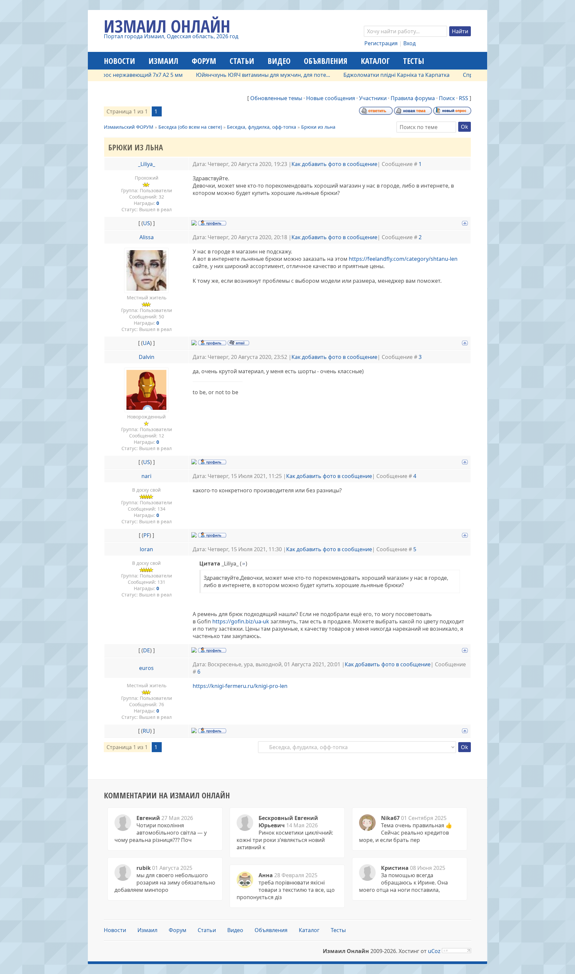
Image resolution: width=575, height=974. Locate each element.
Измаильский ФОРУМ (128, 127)
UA (146, 343)
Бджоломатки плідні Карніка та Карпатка (376, 75)
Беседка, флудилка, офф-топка (261, 127)
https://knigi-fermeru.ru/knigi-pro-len (240, 686)
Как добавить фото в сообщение (334, 164)
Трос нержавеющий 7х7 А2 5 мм (120, 75)
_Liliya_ (146, 164)
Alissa (146, 237)
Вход (409, 43)
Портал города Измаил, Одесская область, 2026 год (171, 36)
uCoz (434, 951)
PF (146, 535)
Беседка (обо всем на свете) (190, 127)
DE (146, 650)
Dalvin (146, 357)
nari (146, 476)
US (146, 223)
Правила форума (413, 98)
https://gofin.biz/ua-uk (240, 621)
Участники (373, 98)
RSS (463, 98)
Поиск (447, 98)
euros (146, 668)
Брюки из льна (318, 127)
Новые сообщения (330, 98)
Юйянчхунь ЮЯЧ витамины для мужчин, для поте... (243, 75)
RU (146, 730)
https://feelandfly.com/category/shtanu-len (403, 258)
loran (146, 549)
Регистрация (381, 43)
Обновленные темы (276, 98)
